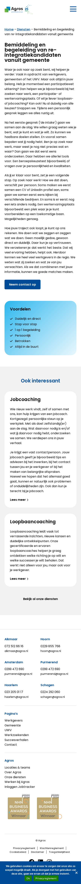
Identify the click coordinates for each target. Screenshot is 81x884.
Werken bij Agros (17, 782)
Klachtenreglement (52, 848)
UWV (8, 730)
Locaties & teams (17, 767)
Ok (28, 878)
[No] (76, 873)
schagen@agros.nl (52, 697)
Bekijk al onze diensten (40, 599)
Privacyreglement (24, 848)
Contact (11, 744)
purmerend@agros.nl (18, 674)
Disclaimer (37, 852)
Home (9, 29)
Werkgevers (14, 720)
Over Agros (13, 772)
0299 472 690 (14, 669)
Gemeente (13, 725)
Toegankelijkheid (59, 852)
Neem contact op (22, 284)
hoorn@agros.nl (50, 651)
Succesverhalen (16, 740)
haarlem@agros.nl (16, 697)
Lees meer (18, 500)
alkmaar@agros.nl (16, 651)
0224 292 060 (50, 692)
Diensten (23, 29)
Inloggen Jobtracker (20, 787)
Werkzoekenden (17, 735)
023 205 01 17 (14, 692)
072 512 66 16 (14, 646)
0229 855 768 (50, 646)
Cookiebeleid (18, 852)
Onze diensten (15, 777)
